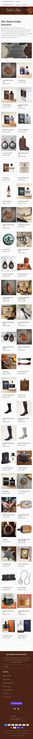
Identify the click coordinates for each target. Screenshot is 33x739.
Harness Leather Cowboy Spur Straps (23, 323)
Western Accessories (8, 683)
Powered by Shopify (17, 730)
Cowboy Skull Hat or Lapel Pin (24, 224)
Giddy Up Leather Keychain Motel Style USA (8, 298)
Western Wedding (7, 690)
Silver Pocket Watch (22, 587)
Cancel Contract (7, 697)
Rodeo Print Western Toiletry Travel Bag (23, 515)
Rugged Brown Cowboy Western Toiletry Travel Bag (24, 540)
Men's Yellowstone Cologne (8, 467)
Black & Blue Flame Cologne (8, 129)
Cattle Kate (10, 730)
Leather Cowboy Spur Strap (23, 371)
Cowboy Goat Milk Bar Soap (23, 177)
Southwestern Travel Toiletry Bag (8, 611)
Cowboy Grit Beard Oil (7, 201)
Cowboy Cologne (6, 177)
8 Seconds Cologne (21, 80)
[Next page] (20, 645)
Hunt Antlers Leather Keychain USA (24, 347)
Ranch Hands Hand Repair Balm (9, 514)
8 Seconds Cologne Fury (7, 105)
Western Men (6, 679)
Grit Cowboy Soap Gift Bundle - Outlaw (9, 323)
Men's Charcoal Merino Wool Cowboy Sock (23, 419)
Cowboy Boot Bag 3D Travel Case (23, 153)
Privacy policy (13, 735)
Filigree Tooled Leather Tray (23, 274)
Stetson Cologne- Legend (7, 635)
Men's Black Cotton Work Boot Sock (8, 419)
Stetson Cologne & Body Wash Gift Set (23, 611)
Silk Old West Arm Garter (7, 587)
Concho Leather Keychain (7, 153)
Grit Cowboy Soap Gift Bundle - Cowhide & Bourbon (24, 298)
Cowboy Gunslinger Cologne (23, 201)
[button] (8, 5)
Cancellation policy (26, 733)
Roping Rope (5, 539)
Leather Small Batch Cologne (8, 395)
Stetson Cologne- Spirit (22, 635)
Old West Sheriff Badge (22, 467)
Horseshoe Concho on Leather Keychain (8, 347)
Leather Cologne (6, 371)
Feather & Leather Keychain (8, 274)
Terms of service (7, 733)
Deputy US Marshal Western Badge (23, 250)
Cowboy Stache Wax (6, 249)
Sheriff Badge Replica (7, 564)
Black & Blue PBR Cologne (23, 129)
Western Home (7, 686)
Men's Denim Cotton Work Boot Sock (8, 444)
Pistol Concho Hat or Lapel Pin (24, 491)
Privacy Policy (6, 693)
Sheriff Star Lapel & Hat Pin (23, 564)
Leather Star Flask (21, 395)
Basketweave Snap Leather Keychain (23, 105)
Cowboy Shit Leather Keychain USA (8, 225)
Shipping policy (21, 735)
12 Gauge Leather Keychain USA (8, 81)
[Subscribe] (28, 666)
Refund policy (25, 730)
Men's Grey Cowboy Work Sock (24, 443)
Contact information (17, 733)
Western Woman (7, 675)
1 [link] (12, 645)
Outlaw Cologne (6, 491)
